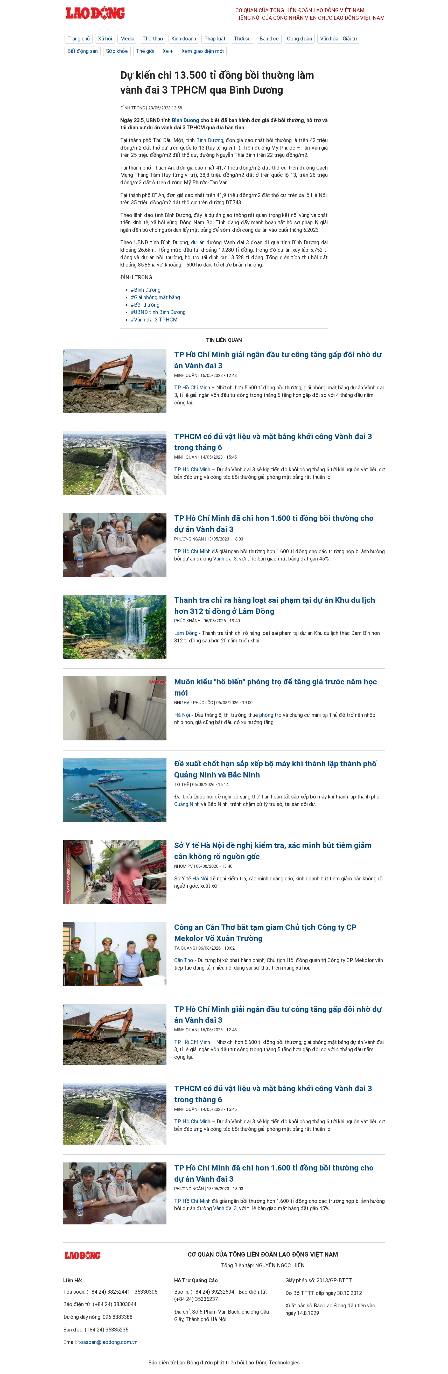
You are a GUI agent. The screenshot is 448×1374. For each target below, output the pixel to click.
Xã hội (105, 39)
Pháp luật (215, 39)
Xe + (168, 51)
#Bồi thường (145, 305)
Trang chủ (78, 39)
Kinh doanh (183, 39)
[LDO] (114, 382)
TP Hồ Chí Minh (192, 387)
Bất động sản (82, 51)
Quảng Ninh (187, 804)
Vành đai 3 (225, 559)
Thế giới (145, 51)
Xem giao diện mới (202, 51)
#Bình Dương (145, 290)
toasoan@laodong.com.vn (107, 1342)
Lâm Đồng (186, 633)
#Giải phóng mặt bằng (155, 297)
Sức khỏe (117, 51)
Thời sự (242, 39)
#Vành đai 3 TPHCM (154, 320)
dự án (198, 242)
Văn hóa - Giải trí (338, 39)
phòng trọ (270, 715)
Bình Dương (185, 120)
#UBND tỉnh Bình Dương (158, 312)
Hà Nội (182, 715)
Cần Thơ (183, 960)
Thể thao (153, 39)
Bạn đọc (269, 39)
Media (127, 39)
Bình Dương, (210, 140)
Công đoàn (299, 39)
